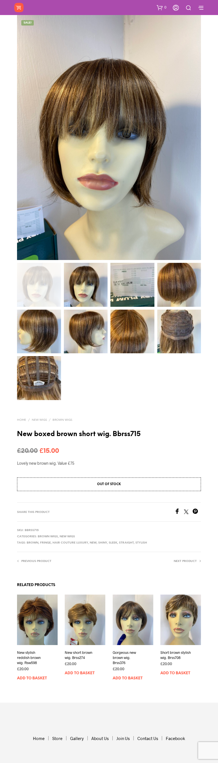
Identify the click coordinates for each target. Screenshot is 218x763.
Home (21, 420)
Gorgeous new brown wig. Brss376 (124, 657)
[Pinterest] (196, 512)
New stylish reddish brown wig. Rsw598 (29, 657)
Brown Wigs (62, 420)
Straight (126, 542)
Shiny (102, 542)
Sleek (113, 542)
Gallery (77, 738)
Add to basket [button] (32, 678)
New (93, 542)
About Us (100, 738)
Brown (32, 542)
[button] (161, 7)
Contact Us (147, 738)
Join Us (123, 738)
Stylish (141, 542)
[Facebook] (179, 512)
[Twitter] (188, 512)
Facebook (175, 738)
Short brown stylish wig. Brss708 (175, 655)
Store (57, 738)
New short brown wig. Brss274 (78, 655)
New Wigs (39, 420)
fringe (45, 542)
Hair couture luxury (70, 542)
